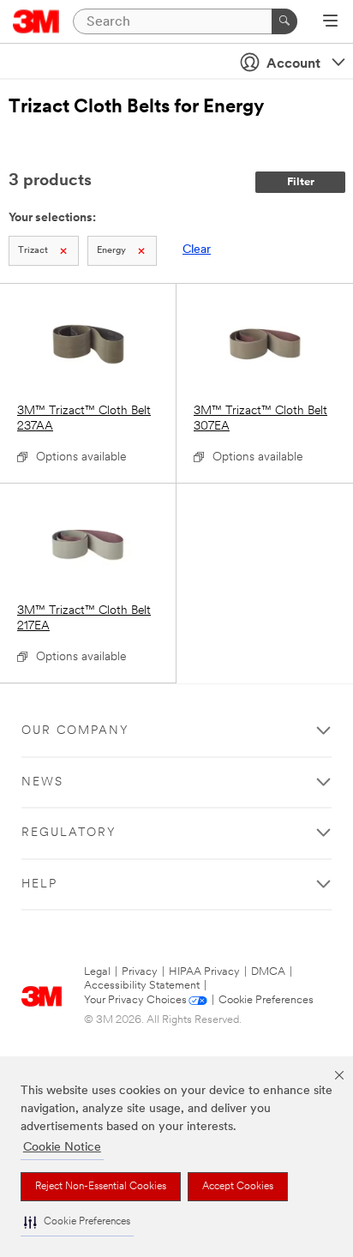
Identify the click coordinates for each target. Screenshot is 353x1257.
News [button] (42, 782)
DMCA (268, 971)
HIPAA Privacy (204, 971)
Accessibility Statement (142, 985)
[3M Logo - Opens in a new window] (36, 21)
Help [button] (39, 884)
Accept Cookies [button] (237, 1187)
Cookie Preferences (266, 1000)
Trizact (33, 251)
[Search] (284, 21)
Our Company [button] (75, 731)
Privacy (140, 971)
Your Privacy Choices (135, 1000)
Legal (97, 971)
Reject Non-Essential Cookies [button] (100, 1187)
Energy (111, 251)
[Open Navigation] (330, 22)
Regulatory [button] (69, 833)
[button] (77, 1222)
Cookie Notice (62, 1147)
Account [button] (293, 64)
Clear (196, 250)
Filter (300, 182)
